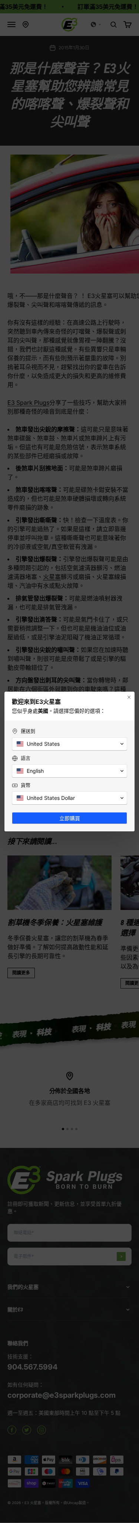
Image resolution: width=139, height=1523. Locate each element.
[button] (69, 744)
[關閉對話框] (129, 697)
